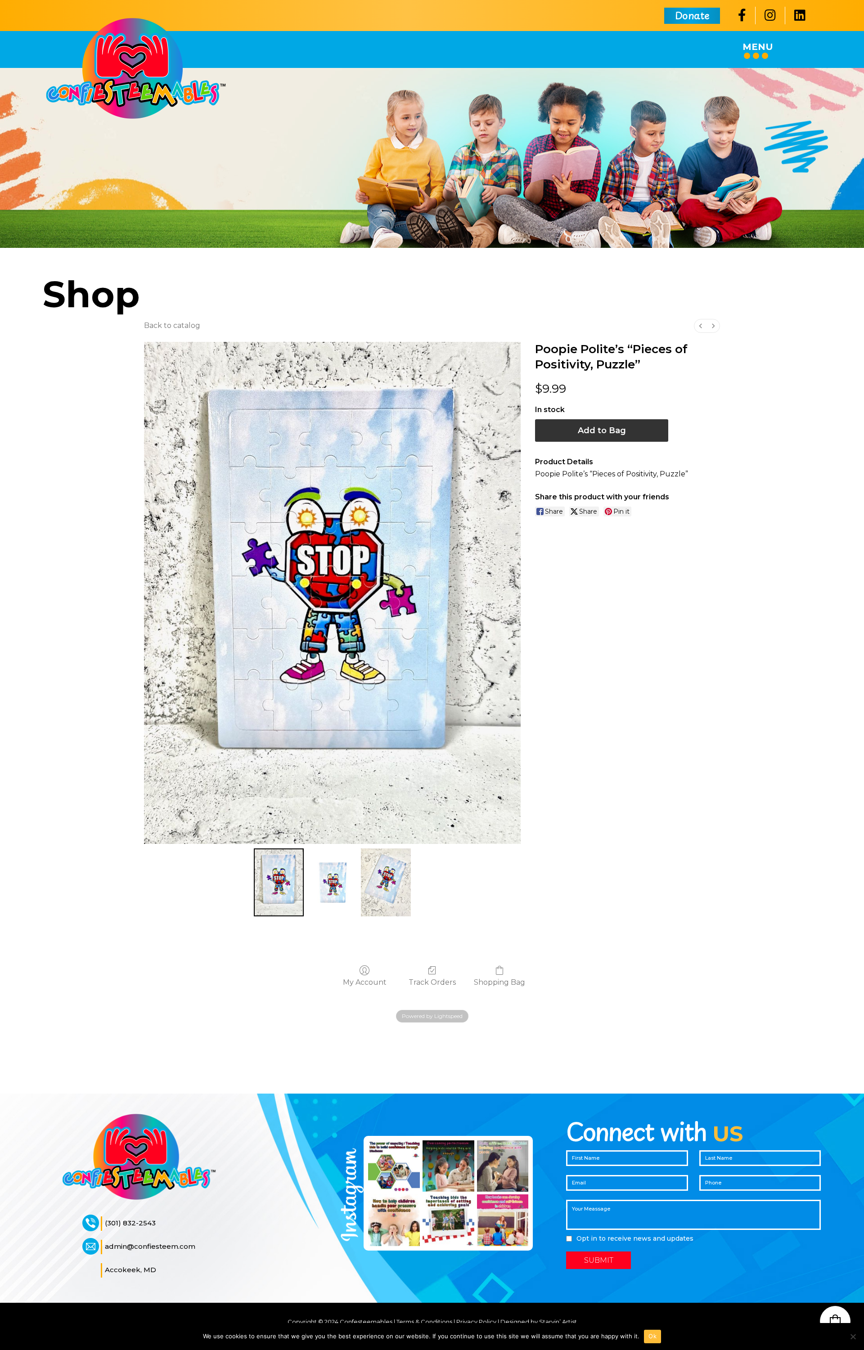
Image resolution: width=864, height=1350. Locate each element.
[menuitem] (700, 325)
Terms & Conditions (424, 1321)
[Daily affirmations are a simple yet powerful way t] (503, 1166)
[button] (835, 1321)
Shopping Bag (499, 982)
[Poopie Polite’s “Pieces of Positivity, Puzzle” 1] (332, 882)
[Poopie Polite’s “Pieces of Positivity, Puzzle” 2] (386, 882)
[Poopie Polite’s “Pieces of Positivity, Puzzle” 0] (279, 882)
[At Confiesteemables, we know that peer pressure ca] (394, 1220)
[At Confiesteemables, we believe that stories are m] (503, 1220)
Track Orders (432, 982)
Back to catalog (172, 325)
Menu (757, 46)
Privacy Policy (476, 1321)
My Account (365, 982)
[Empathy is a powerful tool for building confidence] (394, 1166)
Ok (652, 1336)
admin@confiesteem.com (150, 1246)
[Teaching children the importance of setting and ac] (448, 1220)
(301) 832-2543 (130, 1223)
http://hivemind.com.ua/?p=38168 (117, 1046)
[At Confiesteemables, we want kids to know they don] (448, 1166)
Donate (692, 15)
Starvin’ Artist (558, 1321)
